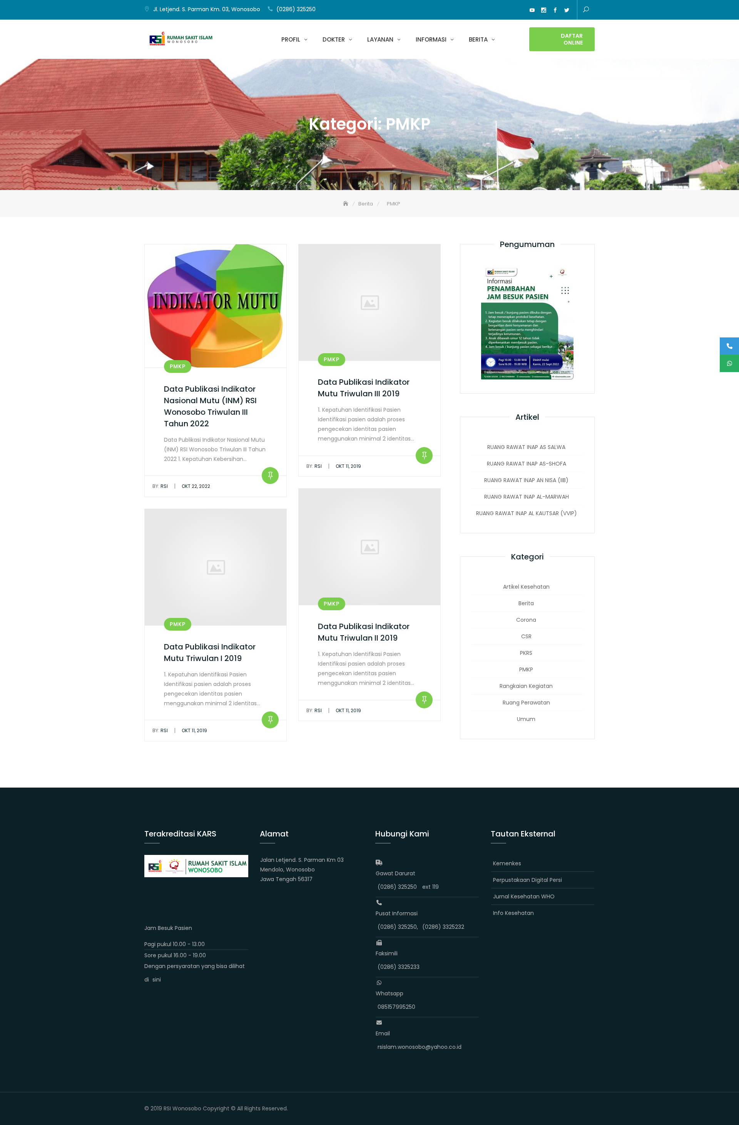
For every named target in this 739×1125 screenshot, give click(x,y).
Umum (526, 719)
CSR (526, 636)
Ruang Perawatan (526, 702)
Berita (478, 39)
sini (156, 979)
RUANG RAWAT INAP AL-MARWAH (526, 497)
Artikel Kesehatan (526, 587)
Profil (290, 39)
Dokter (334, 39)
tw (566, 10)
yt (532, 10)
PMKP (178, 366)
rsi (160, 486)
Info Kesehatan (513, 913)
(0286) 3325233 (399, 967)
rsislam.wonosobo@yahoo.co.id (419, 1047)
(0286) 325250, (398, 927)
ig (543, 10)
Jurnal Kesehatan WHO (524, 896)
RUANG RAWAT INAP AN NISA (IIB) (526, 480)
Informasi (431, 39)
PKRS (526, 653)
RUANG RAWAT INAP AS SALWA (526, 447)
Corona (526, 620)
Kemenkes (507, 863)
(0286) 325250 (296, 9)
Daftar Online (572, 39)
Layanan (380, 39)
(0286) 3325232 (443, 927)
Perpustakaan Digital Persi (527, 880)
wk (508, 10)
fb (555, 10)
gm (520, 10)
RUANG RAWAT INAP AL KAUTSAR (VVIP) (526, 513)
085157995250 (396, 1007)
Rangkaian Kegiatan (526, 686)
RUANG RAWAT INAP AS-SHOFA (526, 463)
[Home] (346, 203)
